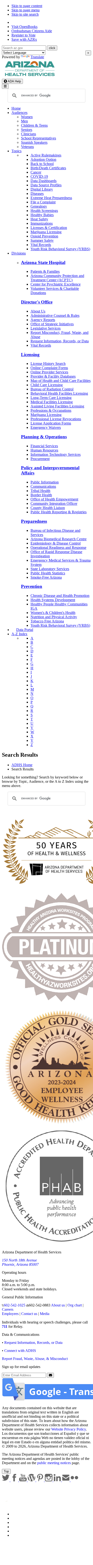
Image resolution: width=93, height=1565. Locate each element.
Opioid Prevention (44, 236)
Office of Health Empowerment (54, 499)
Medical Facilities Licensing (52, 402)
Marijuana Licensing (46, 232)
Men (24, 121)
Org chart (74, 1305)
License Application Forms (51, 423)
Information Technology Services (56, 454)
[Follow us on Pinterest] (40, 1480)
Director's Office (36, 302)
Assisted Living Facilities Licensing (57, 406)
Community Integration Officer (54, 503)
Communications (43, 486)
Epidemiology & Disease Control (56, 543)
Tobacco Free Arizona (47, 621)
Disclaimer (19, 1527)
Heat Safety (39, 219)
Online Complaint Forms (49, 368)
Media (44, 1314)
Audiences (19, 113)
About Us (38, 311)
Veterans (27, 147)
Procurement (40, 459)
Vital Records (41, 245)
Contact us (29, 1314)
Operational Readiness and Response (58, 548)
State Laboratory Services (50, 569)
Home (16, 108)
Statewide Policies (25, 1514)
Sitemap (17, 1535)
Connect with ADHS (20, 1351)
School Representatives (38, 138)
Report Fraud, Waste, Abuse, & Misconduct (35, 1359)
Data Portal (24, 630)
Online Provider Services (49, 372)
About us (58, 1305)
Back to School (42, 164)
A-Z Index (19, 634)
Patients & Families (45, 271)
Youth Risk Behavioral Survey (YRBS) (60, 249)
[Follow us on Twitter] (6, 1480)
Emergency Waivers (46, 427)
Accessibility (21, 1522)
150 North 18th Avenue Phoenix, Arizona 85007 (20, 1262)
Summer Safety (42, 240)
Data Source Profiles (46, 185)
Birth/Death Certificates (48, 168)
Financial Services (44, 446)
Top (6, 1471)
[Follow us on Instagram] (49, 1480)
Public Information (45, 482)
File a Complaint (43, 202)
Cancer (36, 172)
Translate (37, 57)
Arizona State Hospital (43, 262)
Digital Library (42, 189)
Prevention (31, 586)
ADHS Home (21, 765)
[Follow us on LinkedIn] (57, 1480)
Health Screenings (44, 211)
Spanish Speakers (34, 142)
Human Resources (44, 450)
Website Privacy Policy (68, 1429)
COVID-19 (39, 176)
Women (27, 117)
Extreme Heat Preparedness (51, 198)
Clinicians (28, 134)
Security (17, 1531)
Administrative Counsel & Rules (55, 315)
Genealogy (39, 206)
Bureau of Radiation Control (52, 389)
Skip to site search (25, 14)
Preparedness (34, 521)
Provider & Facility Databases (53, 376)
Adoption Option (43, 159)
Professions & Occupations (51, 410)
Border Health (41, 495)
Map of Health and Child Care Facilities (61, 381)
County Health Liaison (48, 508)
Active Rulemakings (46, 155)
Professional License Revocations (56, 419)
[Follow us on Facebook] (14, 1480)
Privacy (17, 1518)
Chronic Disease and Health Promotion (60, 596)
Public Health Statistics (48, 573)
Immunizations (42, 223)
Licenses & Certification (49, 228)
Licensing (30, 354)
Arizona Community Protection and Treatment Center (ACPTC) (57, 278)
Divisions (18, 253)
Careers (7, 1309)
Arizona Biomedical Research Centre (59, 539)
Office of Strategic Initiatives (52, 324)
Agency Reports (43, 320)
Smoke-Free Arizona (46, 577)
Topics (16, 151)
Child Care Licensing (47, 385)
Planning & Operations (44, 436)
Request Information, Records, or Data (60, 341)
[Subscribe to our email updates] (66, 1480)
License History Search (48, 364)
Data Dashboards (44, 181)
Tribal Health (40, 491)
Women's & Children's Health (53, 613)
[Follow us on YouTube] (23, 1480)
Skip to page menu (25, 10)
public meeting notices (54, 1463)
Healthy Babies (42, 215)
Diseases (37, 194)
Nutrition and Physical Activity (54, 617)
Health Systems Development (53, 600)
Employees (10, 1314)
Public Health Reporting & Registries (59, 512)
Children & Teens (34, 125)
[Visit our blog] (32, 1480)
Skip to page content (26, 6)
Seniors (26, 130)
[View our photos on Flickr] (74, 1480)
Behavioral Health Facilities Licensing (59, 393)
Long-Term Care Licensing (51, 398)
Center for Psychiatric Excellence (56, 284)
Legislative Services (46, 328)
